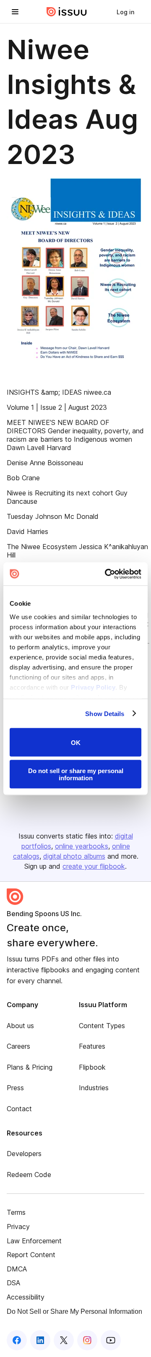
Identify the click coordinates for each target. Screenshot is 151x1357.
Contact (19, 1108)
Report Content (31, 1254)
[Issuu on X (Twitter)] (64, 1340)
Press (15, 1088)
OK (76, 742)
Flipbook (92, 1067)
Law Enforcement (34, 1241)
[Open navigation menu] (15, 11)
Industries (94, 1088)
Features (92, 1046)
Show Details (104, 713)
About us (20, 1025)
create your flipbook (93, 866)
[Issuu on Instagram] (87, 1340)
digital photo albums (74, 856)
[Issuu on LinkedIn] (40, 1340)
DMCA (17, 1269)
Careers (18, 1046)
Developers (24, 1153)
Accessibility (25, 1297)
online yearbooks (81, 846)
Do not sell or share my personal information (75, 774)
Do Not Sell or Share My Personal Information (74, 1311)
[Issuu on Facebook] (17, 1340)
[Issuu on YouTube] (111, 1340)
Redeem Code (29, 1174)
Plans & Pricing (29, 1067)
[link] (125, 11)
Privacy (18, 1226)
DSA (13, 1283)
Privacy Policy (93, 686)
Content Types (102, 1025)
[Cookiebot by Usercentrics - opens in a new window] (106, 573)
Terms (16, 1212)
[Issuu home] (66, 11)
